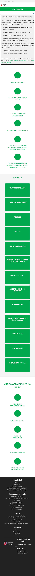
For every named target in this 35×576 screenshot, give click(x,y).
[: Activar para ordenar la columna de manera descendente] (17, 14)
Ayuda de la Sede (17, 520)
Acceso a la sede (17, 486)
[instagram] (22, 558)
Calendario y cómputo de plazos (17, 488)
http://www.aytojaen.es (22, 553)
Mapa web (17, 534)
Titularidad (17, 482)
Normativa (17, 484)
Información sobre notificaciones (17, 518)
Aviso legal (17, 521)
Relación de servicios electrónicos (16, 490)
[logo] (4, 5)
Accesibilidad (17, 532)
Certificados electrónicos (17, 504)
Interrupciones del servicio (16, 506)
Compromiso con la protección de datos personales (17, 499)
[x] (15, 558)
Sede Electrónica (17, 9)
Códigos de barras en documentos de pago (17, 523)
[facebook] (12, 558)
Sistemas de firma (17, 507)
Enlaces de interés (17, 509)
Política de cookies (17, 502)
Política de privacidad (17, 496)
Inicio (16, 530)
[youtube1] (19, 558)
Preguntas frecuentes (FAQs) (17, 516)
